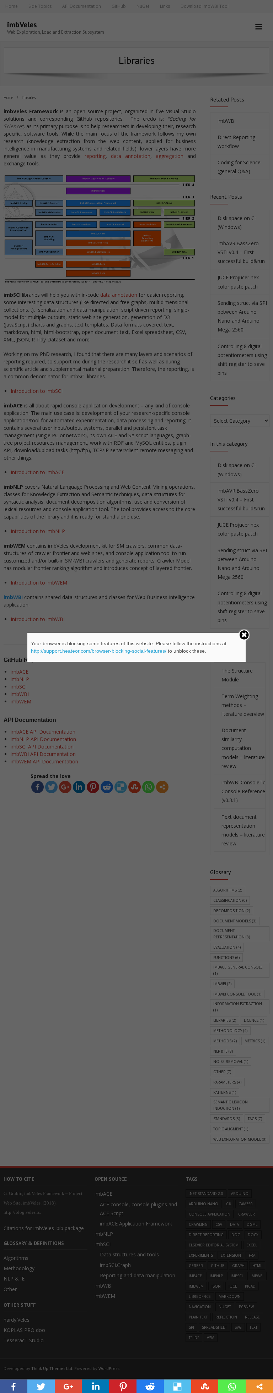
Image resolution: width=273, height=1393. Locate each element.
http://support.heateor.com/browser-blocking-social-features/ (98, 651)
